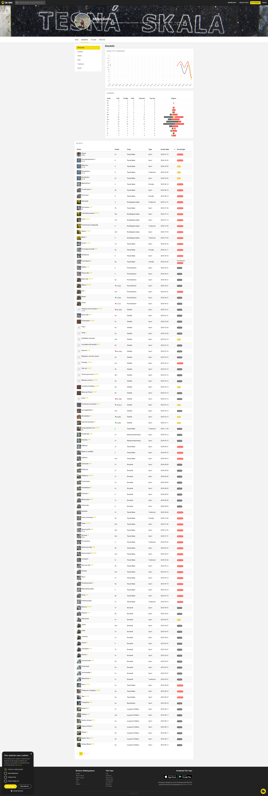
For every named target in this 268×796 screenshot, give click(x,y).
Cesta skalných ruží (88, 428)
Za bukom (85, 559)
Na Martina (85, 255)
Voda (84, 595)
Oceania (78, 784)
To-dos (93, 40)
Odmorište (85, 273)
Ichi (83, 291)
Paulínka (85, 440)
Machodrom (86, 183)
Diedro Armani (87, 720)
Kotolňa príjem (87, 601)
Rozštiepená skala (133, 202)
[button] (17, 791)
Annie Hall (85, 315)
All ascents (81, 47)
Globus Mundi (86, 744)
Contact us (109, 775)
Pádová (84, 613)
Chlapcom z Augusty (89, 690)
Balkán (84, 267)
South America (80, 778)
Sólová (84, 654)
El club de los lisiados (89, 404)
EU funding (109, 786)
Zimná (84, 642)
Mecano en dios (87, 380)
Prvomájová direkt (88, 249)
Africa (77, 780)
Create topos (244, 2)
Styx (83, 696)
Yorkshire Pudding (88, 386)
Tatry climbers (155, 23)
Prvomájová (86, 261)
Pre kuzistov (86, 481)
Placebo (85, 362)
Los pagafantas (87, 410)
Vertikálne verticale (88, 338)
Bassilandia (131, 703)
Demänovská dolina (134, 435)
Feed (76, 40)
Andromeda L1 (87, 553)
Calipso (84, 714)
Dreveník (130, 464)
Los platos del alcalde (89, 344)
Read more (18, 765)
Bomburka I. (86, 177)
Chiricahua (85, 207)
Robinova (85, 469)
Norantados (86, 416)
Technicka (85, 464)
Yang (83, 332)
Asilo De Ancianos (88, 422)
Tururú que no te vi (88, 374)
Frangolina (85, 702)
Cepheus (85, 457)
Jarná (84, 624)
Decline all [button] (24, 786)
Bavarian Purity (87, 392)
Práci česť (85, 195)
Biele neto (85, 279)
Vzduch (84, 571)
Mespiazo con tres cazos (90, 356)
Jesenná (85, 636)
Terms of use (109, 778)
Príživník (85, 493)
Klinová (84, 607)
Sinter (84, 523)
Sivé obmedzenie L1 (89, 159)
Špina (84, 237)
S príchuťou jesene (88, 213)
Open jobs (108, 784)
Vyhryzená (85, 618)
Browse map (232, 2)
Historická (85, 505)
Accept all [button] (10, 786)
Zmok (84, 302)
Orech (84, 243)
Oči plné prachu (87, 583)
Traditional (81, 64)
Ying (83, 327)
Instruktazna (86, 487)
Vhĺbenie (85, 445)
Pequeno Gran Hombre (90, 309)
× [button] (31, 754)
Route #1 (85, 708)
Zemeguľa (85, 648)
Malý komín (86, 678)
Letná (84, 630)
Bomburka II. (86, 171)
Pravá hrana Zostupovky (90, 225)
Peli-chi (84, 368)
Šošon (84, 231)
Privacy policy (109, 780)
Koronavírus (86, 541)
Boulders (80, 51)
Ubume (84, 285)
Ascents (84, 40)
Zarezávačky (86, 672)
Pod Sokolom (131, 268)
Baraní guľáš (86, 529)
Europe (78, 773)
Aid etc (80, 68)
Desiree (84, 350)
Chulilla (129, 309)
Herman (84, 535)
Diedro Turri (86, 738)
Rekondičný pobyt (88, 589)
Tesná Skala (131, 154)
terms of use (187, 784)
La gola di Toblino (133, 709)
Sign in (264, 2)
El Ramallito (86, 321)
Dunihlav (85, 511)
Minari (84, 296)
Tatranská (85, 201)
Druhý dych (86, 666)
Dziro (84, 684)
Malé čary (85, 165)
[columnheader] (95, 149)
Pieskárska (86, 434)
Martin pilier (86, 499)
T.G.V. (84, 219)
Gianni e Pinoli (87, 726)
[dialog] (18, 773)
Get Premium (255, 2)
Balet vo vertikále (87, 451)
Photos (102, 40)
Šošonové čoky (87, 547)
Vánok (84, 153)
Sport (79, 60)
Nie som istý (86, 565)
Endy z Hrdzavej (87, 517)
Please (84, 732)
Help (107, 773)
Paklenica (85, 475)
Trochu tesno (86, 189)
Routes (80, 56)
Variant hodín (86, 660)
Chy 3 (84, 577)
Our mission (109, 782)
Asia (77, 782)
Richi (83, 398)
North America (80, 775)
